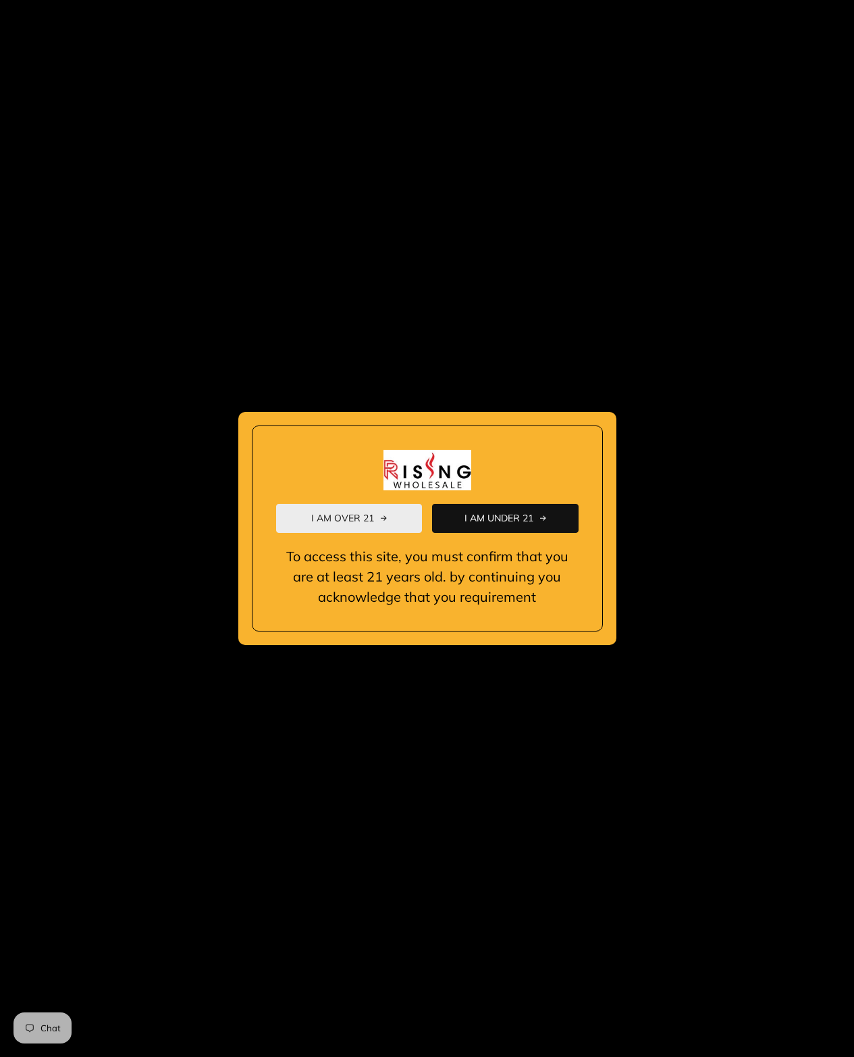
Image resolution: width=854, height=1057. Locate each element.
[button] (349, 518)
